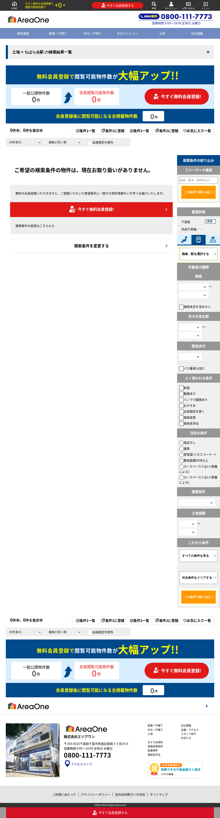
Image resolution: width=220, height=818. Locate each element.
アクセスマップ (81, 764)
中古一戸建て (93, 33)
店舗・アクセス (190, 730)
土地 (162, 33)
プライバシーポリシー (96, 794)
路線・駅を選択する (195, 254)
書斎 (187, 448)
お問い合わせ (188, 8)
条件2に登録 (168, 130)
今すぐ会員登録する (120, 5)
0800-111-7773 (87, 754)
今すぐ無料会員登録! (181, 96)
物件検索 (23, 33)
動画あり (190, 393)
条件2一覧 (141, 130)
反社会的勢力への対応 (130, 794)
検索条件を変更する (91, 245)
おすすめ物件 (155, 742)
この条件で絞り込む (197, 192)
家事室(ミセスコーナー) (200, 454)
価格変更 (190, 417)
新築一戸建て (58, 33)
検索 (154, 8)
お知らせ (186, 738)
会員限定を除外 (102, 142)
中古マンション (127, 33)
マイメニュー (171, 8)
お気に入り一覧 (199, 130)
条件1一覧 (87, 130)
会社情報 (197, 33)
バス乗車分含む (194, 368)
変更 (209, 221)
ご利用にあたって (64, 794)
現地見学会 (191, 423)
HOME (14, 8)
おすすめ (190, 405)
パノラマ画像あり (196, 399)
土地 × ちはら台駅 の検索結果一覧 (42, 52)
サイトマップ (159, 794)
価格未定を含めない (197, 306)
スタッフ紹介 (188, 734)
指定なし (190, 442)
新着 (187, 387)
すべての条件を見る (195, 555)
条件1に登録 (114, 130)
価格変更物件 (155, 746)
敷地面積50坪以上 (196, 460)
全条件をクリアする (198, 577)
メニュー (205, 8)
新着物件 (153, 750)
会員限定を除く (194, 411)
